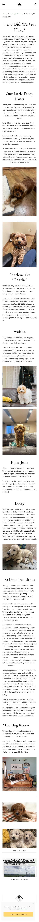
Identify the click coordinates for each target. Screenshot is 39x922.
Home (4, 14)
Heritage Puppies (16, 14)
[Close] (33, 903)
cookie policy (23, 909)
